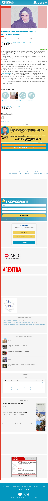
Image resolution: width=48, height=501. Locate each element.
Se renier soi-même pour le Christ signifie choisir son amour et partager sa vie (17, 322)
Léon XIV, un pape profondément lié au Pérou (12, 403)
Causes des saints (5, 7)
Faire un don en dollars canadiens (24, 147)
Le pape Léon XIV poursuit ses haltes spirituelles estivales (15, 422)
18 (5, 389)
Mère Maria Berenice (6, 73)
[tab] (18, 458)
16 (36, 387)
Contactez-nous (43, 486)
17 (42, 387)
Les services (20, 486)
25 (5, 392)
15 (30, 387)
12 (11, 387)
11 (5, 387)
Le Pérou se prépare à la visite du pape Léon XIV (11, 327)
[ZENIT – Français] (13, 2)
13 (17, 387)
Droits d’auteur (35, 486)
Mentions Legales (27, 486)
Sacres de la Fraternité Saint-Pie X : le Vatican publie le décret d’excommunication (23, 338)
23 (36, 389)
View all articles (5, 121)
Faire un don (24, 145)
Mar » (6, 394)
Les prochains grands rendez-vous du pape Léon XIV (14, 412)
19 (11, 389)
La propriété (13, 486)
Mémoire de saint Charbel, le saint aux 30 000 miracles (18, 351)
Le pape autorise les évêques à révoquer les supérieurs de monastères (21, 364)
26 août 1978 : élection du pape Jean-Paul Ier (11, 320)
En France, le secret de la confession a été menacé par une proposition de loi (23, 357)
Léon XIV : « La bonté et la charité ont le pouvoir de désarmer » (14, 329)
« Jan (3, 394)
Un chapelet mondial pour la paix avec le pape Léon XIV (18, 345)
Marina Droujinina (17, 42)
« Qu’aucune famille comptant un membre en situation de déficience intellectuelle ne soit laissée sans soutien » (23, 324)
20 (17, 389)
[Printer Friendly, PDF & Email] (43, 49)
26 (11, 392)
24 (42, 389)
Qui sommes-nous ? (6, 486)
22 (30, 389)
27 (17, 392)
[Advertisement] (24, 161)
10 (42, 384)
